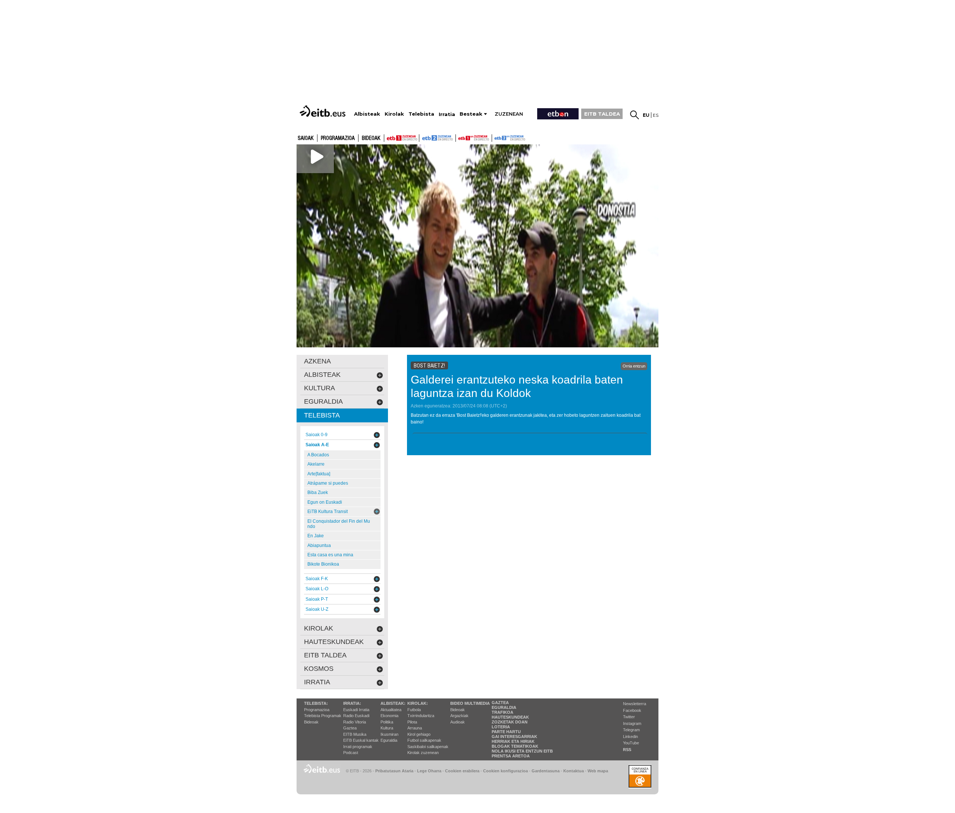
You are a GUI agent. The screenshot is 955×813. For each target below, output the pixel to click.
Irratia (317, 682)
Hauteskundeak (510, 717)
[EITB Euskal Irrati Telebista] (323, 111)
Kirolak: (417, 703)
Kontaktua (573, 771)
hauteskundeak (334, 641)
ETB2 (437, 138)
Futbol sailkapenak (424, 740)
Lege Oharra (429, 771)
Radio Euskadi (356, 715)
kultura (319, 388)
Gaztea (350, 728)
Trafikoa (502, 712)
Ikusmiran (389, 734)
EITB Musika (354, 734)
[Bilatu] (634, 114)
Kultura (387, 728)
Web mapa (598, 771)
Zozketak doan (509, 722)
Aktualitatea (391, 709)
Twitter (629, 716)
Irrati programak (357, 746)
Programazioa (338, 138)
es (655, 115)
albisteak (322, 374)
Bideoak (371, 138)
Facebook (632, 710)
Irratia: (352, 703)
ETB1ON (459, 137)
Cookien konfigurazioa (505, 771)
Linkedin (630, 736)
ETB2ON (495, 137)
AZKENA (317, 361)
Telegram (631, 730)
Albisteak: (393, 703)
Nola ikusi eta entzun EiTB (522, 751)
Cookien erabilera (462, 771)
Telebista (322, 415)
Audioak (457, 722)
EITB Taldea (325, 655)
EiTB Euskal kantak (361, 740)
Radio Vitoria (354, 722)
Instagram (632, 723)
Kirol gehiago (418, 734)
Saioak (306, 138)
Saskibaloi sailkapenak (427, 746)
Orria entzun (634, 366)
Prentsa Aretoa (511, 756)
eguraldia (323, 401)
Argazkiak (459, 715)
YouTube (631, 743)
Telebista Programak (322, 715)
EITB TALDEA (602, 114)
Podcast (350, 752)
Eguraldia (389, 740)
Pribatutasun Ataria (394, 771)
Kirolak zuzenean (423, 752)
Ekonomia (389, 715)
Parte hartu (506, 731)
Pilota (412, 722)
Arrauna (414, 728)
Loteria (501, 727)
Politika (387, 722)
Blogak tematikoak (515, 746)
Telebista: (316, 703)
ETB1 (401, 138)
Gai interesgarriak (514, 736)
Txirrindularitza (420, 715)
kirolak (318, 628)
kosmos (319, 668)
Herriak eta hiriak (513, 741)
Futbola (414, 709)
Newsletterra (634, 703)
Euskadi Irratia (356, 709)
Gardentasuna (546, 771)
